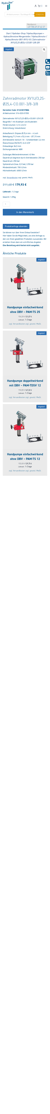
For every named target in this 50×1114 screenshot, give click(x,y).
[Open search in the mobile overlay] (25, 14)
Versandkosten (12, 177)
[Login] (35, 6)
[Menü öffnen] (46, 6)
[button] (44, 49)
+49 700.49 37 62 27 (36, 27)
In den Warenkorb (25, 212)
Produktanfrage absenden (16, 226)
